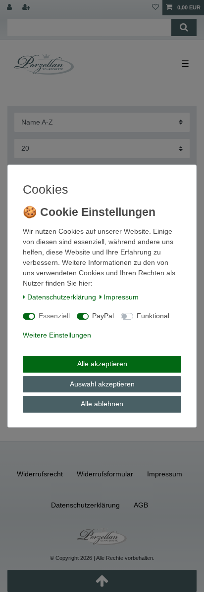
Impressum (121, 297)
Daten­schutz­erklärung (61, 297)
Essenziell (54, 316)
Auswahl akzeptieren (102, 384)
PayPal (103, 316)
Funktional (153, 316)
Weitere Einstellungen (57, 335)
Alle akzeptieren (102, 364)
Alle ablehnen (102, 404)
